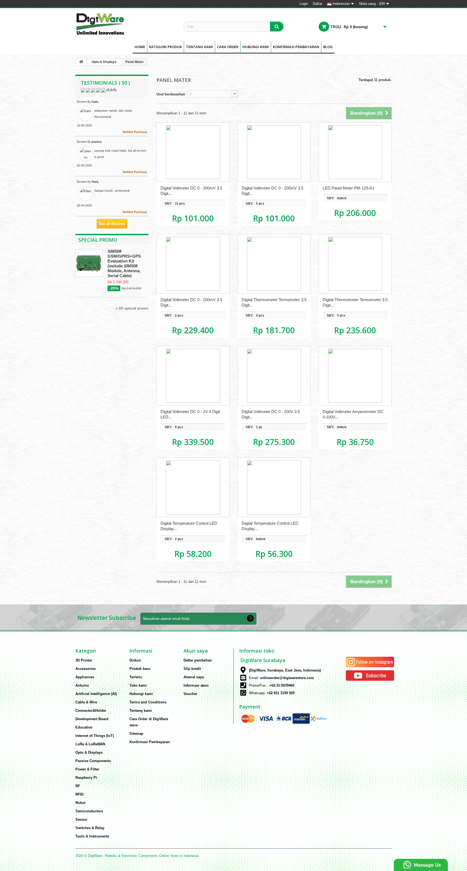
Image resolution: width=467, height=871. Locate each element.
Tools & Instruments (92, 836)
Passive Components (93, 761)
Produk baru (139, 669)
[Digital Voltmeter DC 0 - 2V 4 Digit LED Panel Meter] (193, 376)
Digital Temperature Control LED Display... (189, 526)
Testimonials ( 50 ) (105, 82)
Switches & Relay (89, 828)
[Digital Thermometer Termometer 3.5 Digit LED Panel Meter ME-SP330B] (355, 264)
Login (304, 4)
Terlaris (135, 677)
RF (77, 786)
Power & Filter (87, 769)
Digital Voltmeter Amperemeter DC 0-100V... (353, 414)
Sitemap (136, 734)
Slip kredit (192, 669)
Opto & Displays (104, 62)
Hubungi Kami (255, 46)
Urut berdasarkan (170, 94)
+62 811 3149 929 (281, 693)
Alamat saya (194, 677)
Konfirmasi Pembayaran (296, 46)
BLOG (328, 46)
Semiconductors (89, 811)
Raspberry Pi (86, 778)
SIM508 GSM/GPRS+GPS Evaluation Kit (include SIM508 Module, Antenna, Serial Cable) (124, 263)
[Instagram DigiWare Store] (370, 662)
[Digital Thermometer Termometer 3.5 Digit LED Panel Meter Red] (274, 264)
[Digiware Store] (125, 23)
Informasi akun (196, 685)
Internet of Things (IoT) (94, 736)
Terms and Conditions (147, 702)
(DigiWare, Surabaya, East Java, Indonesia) (285, 670)
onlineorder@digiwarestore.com (287, 678)
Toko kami (138, 685)
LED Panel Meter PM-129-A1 (348, 188)
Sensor (81, 819)
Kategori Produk (165, 46)
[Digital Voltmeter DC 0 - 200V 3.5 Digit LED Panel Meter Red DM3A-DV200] (274, 376)
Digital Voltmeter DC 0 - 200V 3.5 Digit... (271, 414)
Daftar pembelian (198, 660)
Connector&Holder (90, 711)
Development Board (91, 719)
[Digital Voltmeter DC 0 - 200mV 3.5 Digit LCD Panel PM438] (193, 152)
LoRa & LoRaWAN (90, 744)
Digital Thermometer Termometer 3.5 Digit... (274, 302)
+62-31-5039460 (281, 685)
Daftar (317, 4)
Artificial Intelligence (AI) (96, 694)
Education (83, 727)
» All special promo (132, 308)
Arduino (82, 685)
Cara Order (227, 46)
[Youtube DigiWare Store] (370, 675)
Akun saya (196, 650)
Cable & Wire (86, 702)
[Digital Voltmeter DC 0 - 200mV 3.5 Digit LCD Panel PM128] (274, 152)
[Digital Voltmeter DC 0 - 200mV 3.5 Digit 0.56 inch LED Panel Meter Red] (193, 264)
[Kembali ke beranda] (81, 62)
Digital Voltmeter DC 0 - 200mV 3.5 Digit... (191, 191)
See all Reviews (112, 224)
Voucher (190, 694)
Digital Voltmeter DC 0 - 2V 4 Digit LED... (190, 414)
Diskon (135, 660)
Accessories (85, 669)
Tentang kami (199, 46)
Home (140, 46)
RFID (79, 794)
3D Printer (83, 660)
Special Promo (97, 240)
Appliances (84, 677)
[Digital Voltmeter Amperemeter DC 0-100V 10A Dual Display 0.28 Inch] (355, 376)
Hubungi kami (141, 694)
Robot (80, 803)
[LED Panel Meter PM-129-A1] (355, 152)
